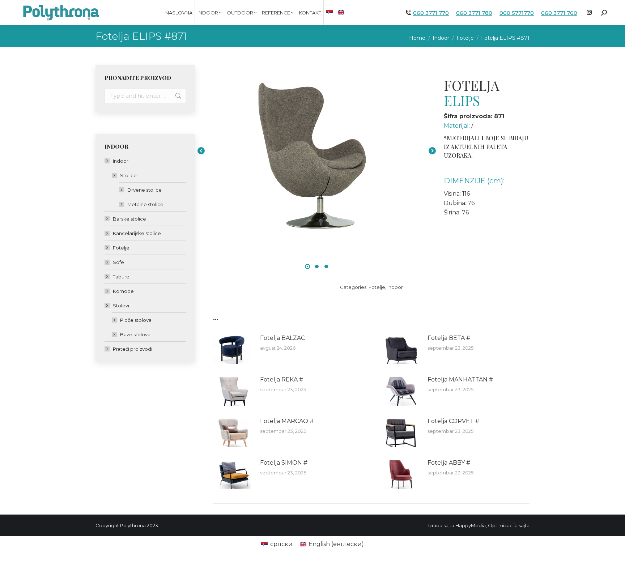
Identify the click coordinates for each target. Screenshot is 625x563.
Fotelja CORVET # (453, 421)
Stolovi (121, 305)
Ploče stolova (136, 320)
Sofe (118, 262)
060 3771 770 (431, 12)
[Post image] (233, 349)
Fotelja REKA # (281, 379)
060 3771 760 (559, 12)
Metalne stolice (145, 204)
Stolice (128, 175)
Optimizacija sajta (509, 525)
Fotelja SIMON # (283, 462)
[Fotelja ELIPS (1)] (316, 150)
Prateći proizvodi (132, 349)
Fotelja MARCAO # (287, 421)
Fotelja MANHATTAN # (460, 379)
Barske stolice (129, 219)
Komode (123, 291)
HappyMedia (470, 525)
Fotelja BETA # (449, 337)
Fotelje (377, 287)
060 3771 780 (474, 12)
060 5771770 (516, 12)
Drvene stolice (144, 190)
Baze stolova (135, 334)
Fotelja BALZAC (282, 337)
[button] (307, 266)
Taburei (122, 277)
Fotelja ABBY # (449, 462)
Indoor (395, 287)
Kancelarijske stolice (137, 233)
